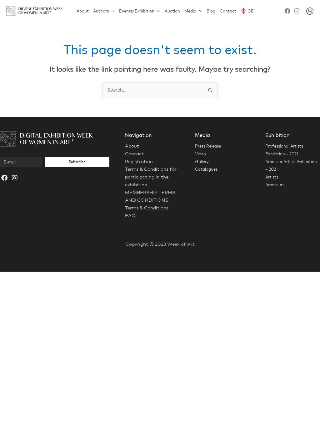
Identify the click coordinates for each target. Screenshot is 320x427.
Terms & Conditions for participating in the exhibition (151, 177)
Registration (139, 161)
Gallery (202, 161)
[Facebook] (287, 11)
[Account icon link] (310, 11)
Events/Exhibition (136, 10)
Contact (228, 10)
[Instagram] (297, 11)
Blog (211, 10)
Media (190, 10)
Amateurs (274, 184)
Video (200, 153)
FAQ (130, 216)
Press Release (208, 145)
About (83, 10)
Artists (271, 176)
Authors (101, 10)
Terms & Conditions (146, 208)
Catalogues (206, 169)
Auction (172, 10)
